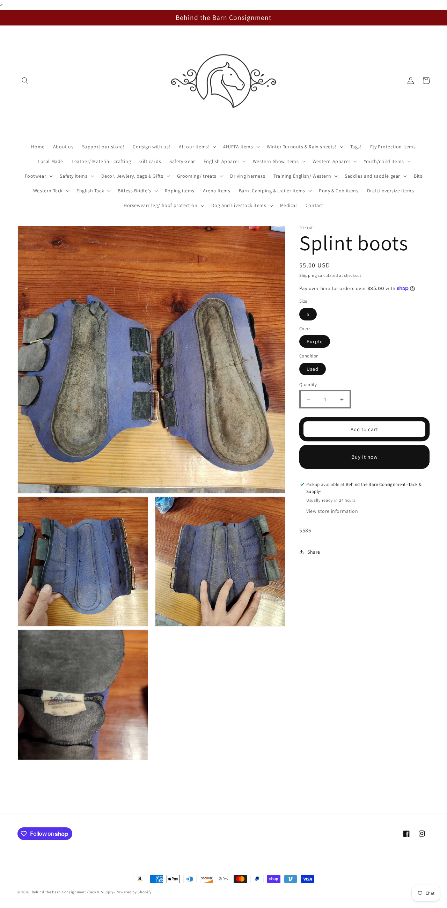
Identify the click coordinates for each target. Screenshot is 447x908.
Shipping (308, 275)
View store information (332, 511)
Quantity (308, 384)
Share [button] (313, 552)
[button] (25, 80)
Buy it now (364, 456)
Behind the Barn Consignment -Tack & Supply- (73, 891)
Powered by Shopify (134, 891)
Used (312, 369)
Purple (315, 341)
